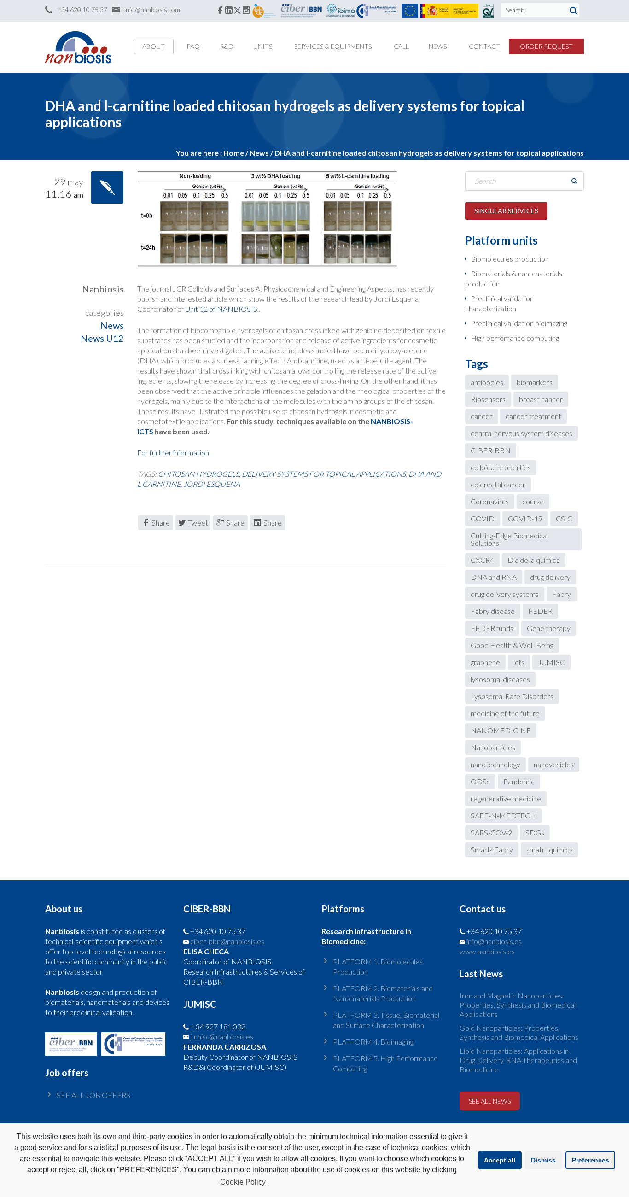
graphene (485, 662)
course (533, 501)
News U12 (102, 338)
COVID (483, 518)
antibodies (487, 382)
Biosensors (488, 399)
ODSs (480, 781)
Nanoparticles (493, 747)
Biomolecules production (510, 258)
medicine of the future (505, 713)
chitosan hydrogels (198, 473)
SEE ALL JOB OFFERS (93, 1095)
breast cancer (541, 399)
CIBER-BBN (491, 450)
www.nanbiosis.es (487, 951)
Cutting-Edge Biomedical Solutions (509, 539)
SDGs (534, 832)
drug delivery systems (505, 594)
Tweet (198, 522)
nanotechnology (495, 764)
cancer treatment (533, 416)
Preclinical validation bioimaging (519, 323)
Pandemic (519, 781)
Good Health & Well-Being (512, 645)
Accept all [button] (499, 1160)
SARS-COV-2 (491, 832)
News (259, 152)
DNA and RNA (494, 576)
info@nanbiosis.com (152, 9)
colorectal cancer (498, 484)
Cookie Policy (243, 1182)
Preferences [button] (590, 1160)
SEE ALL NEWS (490, 1101)
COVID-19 (525, 518)
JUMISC (551, 662)
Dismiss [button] (543, 1160)
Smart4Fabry (492, 849)
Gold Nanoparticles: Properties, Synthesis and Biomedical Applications (519, 1032)
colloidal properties (501, 467)
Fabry (561, 594)
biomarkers (535, 382)
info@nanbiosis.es (494, 941)
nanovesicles (554, 764)
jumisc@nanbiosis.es (221, 1036)
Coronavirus (490, 501)
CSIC (564, 518)
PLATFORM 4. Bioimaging (373, 1041)
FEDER (540, 611)
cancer (481, 416)
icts (518, 662)
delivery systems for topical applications (324, 473)
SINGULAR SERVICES (506, 211)
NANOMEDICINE (501, 730)
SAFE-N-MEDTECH (503, 815)
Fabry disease (493, 611)
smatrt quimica (549, 849)
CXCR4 (482, 559)
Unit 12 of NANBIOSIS (221, 308)
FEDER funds (492, 628)
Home (233, 152)
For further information (173, 452)
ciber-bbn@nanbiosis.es (227, 941)
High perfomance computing (515, 337)
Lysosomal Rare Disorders (512, 696)
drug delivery (550, 576)
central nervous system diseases (521, 433)
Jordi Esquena (211, 483)
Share (160, 522)
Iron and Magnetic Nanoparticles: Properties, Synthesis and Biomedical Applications (518, 1004)
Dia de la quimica (533, 559)
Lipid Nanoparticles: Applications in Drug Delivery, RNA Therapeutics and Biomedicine (518, 1060)
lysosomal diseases (500, 679)
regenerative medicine (506, 798)
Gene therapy (549, 628)
